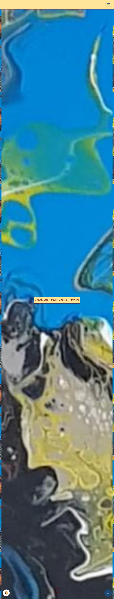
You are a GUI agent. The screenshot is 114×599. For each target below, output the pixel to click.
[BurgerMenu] (108, 4)
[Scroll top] (108, 593)
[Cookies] (6, 593)
